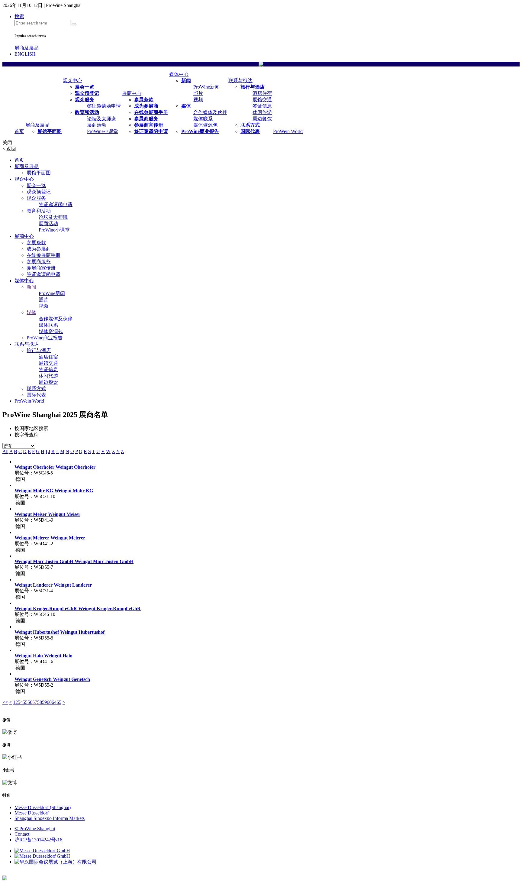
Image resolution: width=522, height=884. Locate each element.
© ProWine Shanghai (34, 828)
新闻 (186, 80)
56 (29, 702)
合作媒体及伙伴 (210, 112)
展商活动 (96, 125)
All (5, 451)
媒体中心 (178, 74)
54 (20, 702)
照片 (198, 93)
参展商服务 (146, 118)
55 (25, 702)
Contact (21, 834)
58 (39, 702)
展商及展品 (26, 47)
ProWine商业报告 (200, 131)
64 (54, 702)
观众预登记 (87, 93)
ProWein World (288, 131)
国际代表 (250, 131)
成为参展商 (146, 105)
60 (49, 702)
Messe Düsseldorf (31, 812)
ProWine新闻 (206, 86)
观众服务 (84, 99)
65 (58, 702)
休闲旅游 (262, 112)
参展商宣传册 (148, 125)
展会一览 (84, 86)
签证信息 (262, 105)
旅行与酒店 (252, 86)
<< (5, 702)
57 (34, 702)
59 (44, 702)
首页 (19, 131)
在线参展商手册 (151, 112)
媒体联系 (203, 118)
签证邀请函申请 (104, 105)
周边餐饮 (262, 118)
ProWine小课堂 (102, 131)
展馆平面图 (49, 131)
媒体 (186, 105)
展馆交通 (262, 99)
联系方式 (250, 125)
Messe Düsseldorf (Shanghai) (42, 807)
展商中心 (131, 93)
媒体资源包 (205, 125)
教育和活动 (87, 112)
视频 (198, 99)
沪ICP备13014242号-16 (38, 839)
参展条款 (143, 99)
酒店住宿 (262, 93)
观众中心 (72, 80)
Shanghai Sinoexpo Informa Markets (49, 818)
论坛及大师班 (101, 118)
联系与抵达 (240, 80)
